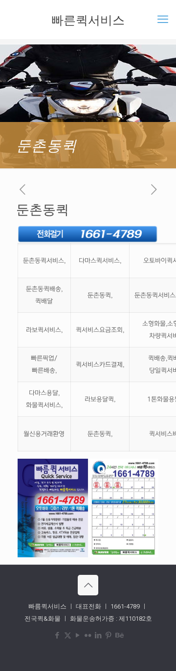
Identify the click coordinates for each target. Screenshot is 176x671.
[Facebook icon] (57, 635)
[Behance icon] (119, 635)
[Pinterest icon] (108, 635)
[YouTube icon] (78, 635)
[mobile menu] (162, 19)
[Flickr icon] (88, 635)
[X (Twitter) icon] (67, 635)
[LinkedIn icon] (98, 635)
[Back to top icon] (88, 585)
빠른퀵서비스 (88, 19)
